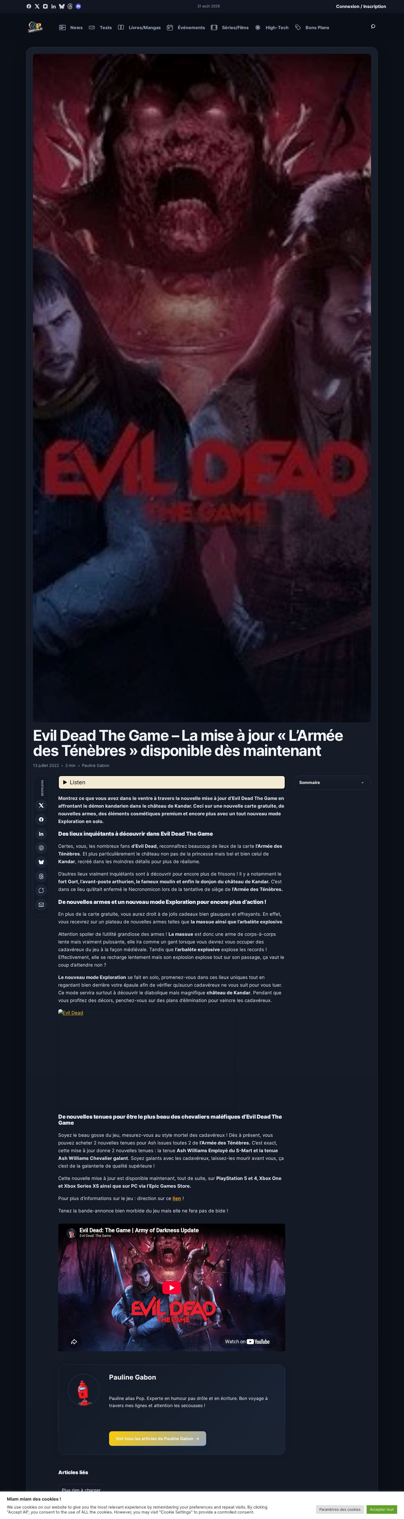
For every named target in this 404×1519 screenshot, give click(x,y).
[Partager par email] (41, 904)
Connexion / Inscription (361, 6)
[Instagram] (45, 6)
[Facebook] (29, 6)
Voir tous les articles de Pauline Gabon (158, 1438)
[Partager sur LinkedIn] (41, 834)
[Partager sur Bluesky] (41, 862)
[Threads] (70, 6)
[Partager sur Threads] (41, 876)
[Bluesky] (62, 6)
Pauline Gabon (132, 1377)
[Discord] (78, 6)
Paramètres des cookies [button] (340, 1509)
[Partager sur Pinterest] (41, 848)
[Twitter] (37, 6)
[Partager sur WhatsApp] (41, 890)
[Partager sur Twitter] (41, 805)
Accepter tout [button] (382, 1509)
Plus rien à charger (81, 1490)
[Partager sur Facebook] (41, 819)
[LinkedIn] (53, 6)
